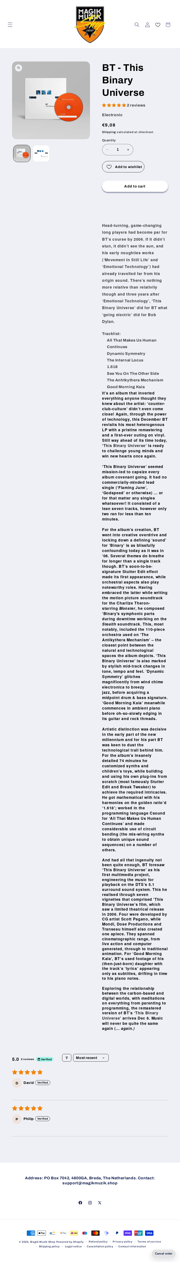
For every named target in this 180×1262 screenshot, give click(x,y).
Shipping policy (49, 1246)
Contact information (132, 1246)
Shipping (109, 132)
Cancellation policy (100, 1246)
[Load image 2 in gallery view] (41, 153)
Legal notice (73, 1246)
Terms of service (149, 1241)
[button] (10, 24)
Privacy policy (123, 1241)
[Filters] (66, 1058)
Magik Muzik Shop (42, 1241)
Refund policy (98, 1241)
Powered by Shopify (70, 1241)
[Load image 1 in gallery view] (21, 153)
